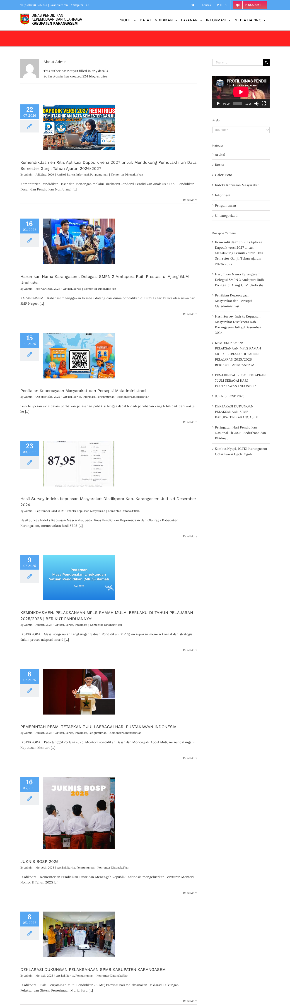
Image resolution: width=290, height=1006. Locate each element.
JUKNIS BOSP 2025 (39, 861)
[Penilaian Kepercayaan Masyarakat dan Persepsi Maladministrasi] (79, 355)
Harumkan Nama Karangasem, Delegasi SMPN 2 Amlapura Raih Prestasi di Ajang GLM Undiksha (239, 279)
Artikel (61, 174)
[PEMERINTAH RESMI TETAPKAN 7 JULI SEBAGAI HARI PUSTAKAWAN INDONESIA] (79, 692)
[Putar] (218, 103)
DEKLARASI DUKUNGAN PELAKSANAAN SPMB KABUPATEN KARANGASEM (93, 969)
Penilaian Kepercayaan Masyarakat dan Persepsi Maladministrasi (83, 390)
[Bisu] (256, 103)
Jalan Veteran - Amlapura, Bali (69, 5)
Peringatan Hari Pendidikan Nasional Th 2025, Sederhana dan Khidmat (240, 432)
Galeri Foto (223, 175)
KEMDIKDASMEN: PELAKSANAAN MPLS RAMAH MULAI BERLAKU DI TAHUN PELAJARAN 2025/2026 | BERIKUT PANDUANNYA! (238, 354)
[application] (241, 92)
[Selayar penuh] (263, 103)
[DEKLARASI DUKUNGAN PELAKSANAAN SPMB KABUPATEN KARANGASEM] (79, 934)
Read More (190, 200)
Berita (71, 174)
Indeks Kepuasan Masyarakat (86, 511)
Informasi (82, 174)
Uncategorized (226, 216)
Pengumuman (99, 174)
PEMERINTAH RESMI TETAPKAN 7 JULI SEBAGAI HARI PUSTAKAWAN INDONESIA (98, 726)
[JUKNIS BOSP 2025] (79, 813)
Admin (28, 174)
